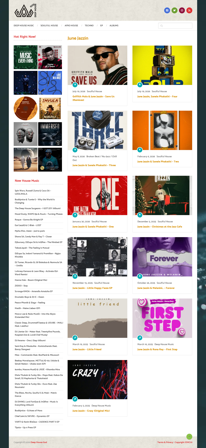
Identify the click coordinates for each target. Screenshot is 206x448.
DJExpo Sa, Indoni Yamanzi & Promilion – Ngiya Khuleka (38, 255)
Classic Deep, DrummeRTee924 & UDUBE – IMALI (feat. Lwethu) (39, 324)
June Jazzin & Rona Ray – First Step (157, 349)
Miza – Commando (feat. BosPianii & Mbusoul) (37, 355)
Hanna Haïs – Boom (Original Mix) (31, 280)
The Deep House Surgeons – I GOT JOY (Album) (38, 208)
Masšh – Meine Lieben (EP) (27, 308)
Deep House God (39, 442)
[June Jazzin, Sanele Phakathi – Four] (162, 65)
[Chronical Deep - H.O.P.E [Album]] (25, 83)
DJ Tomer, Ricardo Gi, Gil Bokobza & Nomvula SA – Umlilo (38, 264)
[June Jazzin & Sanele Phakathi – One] (97, 195)
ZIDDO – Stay (21, 286)
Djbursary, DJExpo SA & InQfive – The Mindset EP (38, 242)
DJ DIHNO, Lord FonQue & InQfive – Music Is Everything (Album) (36, 403)
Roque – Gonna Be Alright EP (29, 220)
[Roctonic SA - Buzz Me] (50, 57)
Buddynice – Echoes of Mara (28, 411)
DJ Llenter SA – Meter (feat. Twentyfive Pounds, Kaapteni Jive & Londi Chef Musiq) (37, 333)
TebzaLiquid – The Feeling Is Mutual (32, 248)
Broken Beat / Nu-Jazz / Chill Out (95, 158)
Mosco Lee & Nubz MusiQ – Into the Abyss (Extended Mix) (35, 315)
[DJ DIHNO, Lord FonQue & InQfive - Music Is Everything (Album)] (25, 57)
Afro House (71, 26)
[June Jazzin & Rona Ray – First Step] (162, 318)
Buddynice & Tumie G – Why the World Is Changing (35, 201)
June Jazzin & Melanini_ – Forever (156, 288)
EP (101, 26)
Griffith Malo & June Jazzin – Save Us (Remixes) (93, 98)
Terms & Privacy (165, 442)
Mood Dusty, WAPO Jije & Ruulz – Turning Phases (39, 214)
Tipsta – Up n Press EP (25, 427)
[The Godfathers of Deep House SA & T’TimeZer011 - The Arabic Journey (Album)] (25, 160)
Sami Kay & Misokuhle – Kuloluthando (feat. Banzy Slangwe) (36, 347)
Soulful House (49, 26)
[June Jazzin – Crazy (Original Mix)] (97, 379)
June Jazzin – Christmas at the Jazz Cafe (159, 227)
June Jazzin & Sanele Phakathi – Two (158, 162)
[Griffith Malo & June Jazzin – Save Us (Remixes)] (97, 65)
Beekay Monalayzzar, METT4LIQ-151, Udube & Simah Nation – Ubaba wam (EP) (37, 362)
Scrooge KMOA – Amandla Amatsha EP (34, 291)
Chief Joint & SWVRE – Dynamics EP (32, 416)
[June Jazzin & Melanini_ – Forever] (162, 256)
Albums (114, 26)
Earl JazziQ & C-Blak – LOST (28, 225)
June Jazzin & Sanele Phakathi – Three (94, 165)
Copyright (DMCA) (183, 442)
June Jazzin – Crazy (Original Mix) (91, 411)
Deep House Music (24, 26)
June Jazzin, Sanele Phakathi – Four (157, 96)
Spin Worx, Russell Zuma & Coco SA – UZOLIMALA (33, 192)
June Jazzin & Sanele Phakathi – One (93, 227)
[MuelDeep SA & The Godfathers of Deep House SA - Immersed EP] (50, 134)
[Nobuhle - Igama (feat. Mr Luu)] (50, 108)
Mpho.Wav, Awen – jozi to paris (30, 231)
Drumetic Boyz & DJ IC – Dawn (29, 297)
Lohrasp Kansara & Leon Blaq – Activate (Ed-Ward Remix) (36, 273)
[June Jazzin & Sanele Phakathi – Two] (162, 130)
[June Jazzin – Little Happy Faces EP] (97, 256)
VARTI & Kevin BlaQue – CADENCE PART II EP (37, 422)
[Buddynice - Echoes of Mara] (25, 108)
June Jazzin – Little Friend (87, 349)
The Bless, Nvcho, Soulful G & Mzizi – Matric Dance (36, 394)
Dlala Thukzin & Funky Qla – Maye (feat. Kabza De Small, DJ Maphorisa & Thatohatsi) (39, 376)
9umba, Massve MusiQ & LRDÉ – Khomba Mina (37, 369)
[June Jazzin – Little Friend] (97, 318)
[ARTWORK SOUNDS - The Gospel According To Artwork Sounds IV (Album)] (25, 134)
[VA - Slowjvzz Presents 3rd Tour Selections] (50, 160)
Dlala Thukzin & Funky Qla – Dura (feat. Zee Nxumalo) (36, 385)
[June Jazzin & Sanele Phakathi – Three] (97, 130)
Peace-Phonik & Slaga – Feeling (30, 303)
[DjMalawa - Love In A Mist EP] (50, 83)
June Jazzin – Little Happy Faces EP (92, 288)
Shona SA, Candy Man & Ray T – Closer (33, 237)
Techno (89, 26)
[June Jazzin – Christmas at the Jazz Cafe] (162, 195)
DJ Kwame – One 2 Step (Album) (30, 340)
